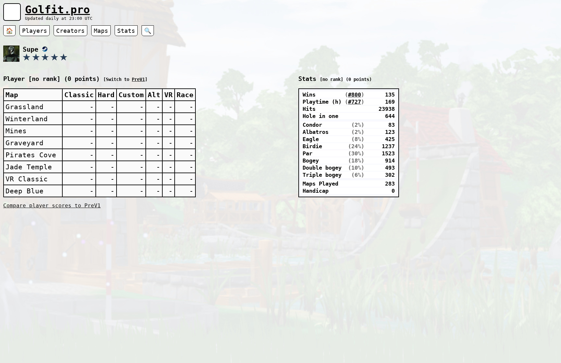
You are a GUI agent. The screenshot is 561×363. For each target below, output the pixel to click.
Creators (70, 30)
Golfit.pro (57, 9)
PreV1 (138, 79)
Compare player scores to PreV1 (52, 205)
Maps (101, 30)
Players (34, 30)
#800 (354, 94)
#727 (354, 101)
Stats (126, 30)
